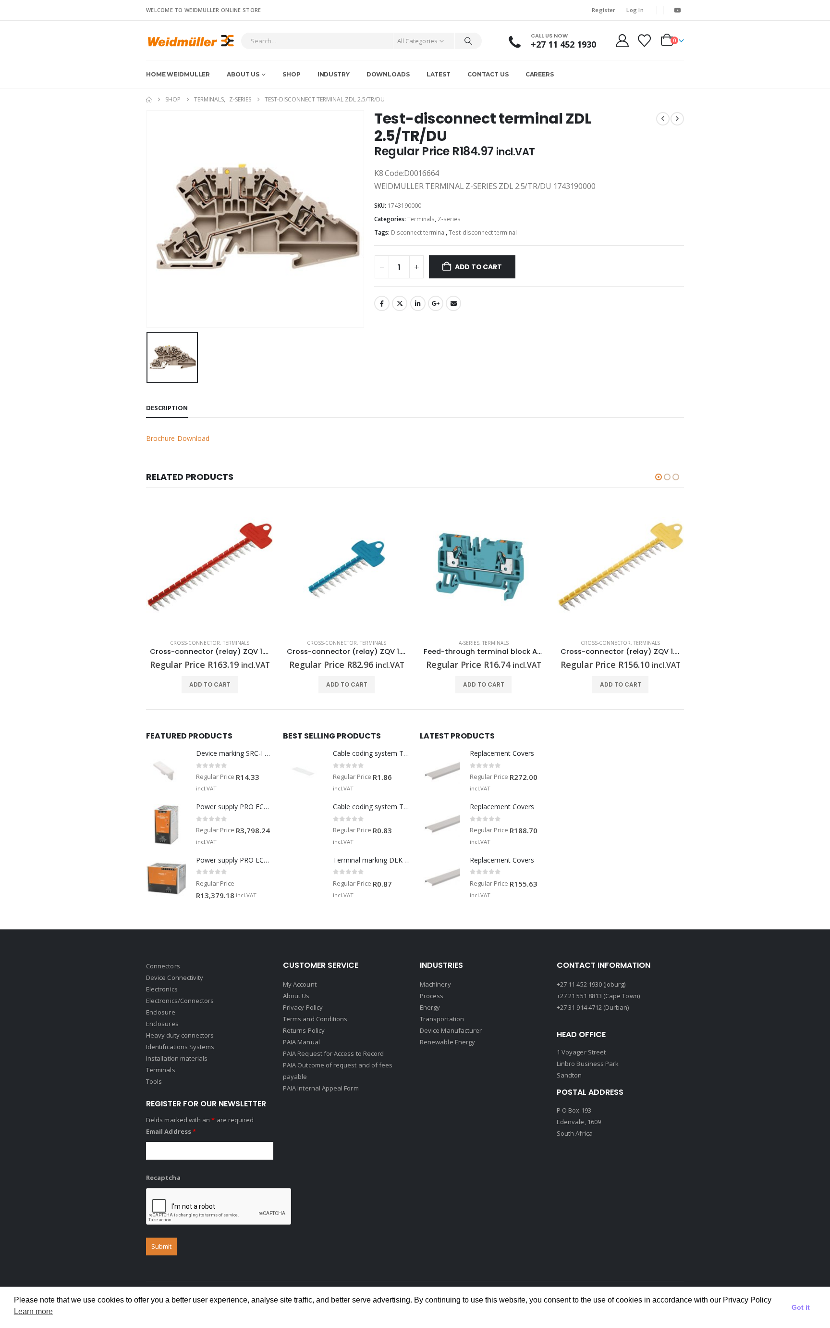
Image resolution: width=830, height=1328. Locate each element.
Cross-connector (195, 642)
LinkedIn (418, 303)
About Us (243, 74)
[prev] (663, 118)
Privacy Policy (303, 1007)
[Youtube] (677, 10)
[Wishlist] (644, 40)
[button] (658, 477)
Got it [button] (801, 1307)
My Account (300, 984)
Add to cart (478, 267)
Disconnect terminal (418, 232)
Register (603, 9)
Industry (333, 74)
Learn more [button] (33, 1311)
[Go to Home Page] (149, 99)
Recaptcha (163, 1177)
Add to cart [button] (210, 684)
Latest (439, 74)
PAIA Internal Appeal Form (321, 1088)
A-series (469, 642)
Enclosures (162, 1023)
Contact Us (488, 74)
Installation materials (177, 1058)
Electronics (162, 989)
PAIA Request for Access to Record (333, 1053)
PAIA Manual (301, 1042)
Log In (635, 9)
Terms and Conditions (315, 1019)
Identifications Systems (180, 1046)
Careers (539, 74)
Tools (154, 1081)
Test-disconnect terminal (483, 232)
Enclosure (160, 1012)
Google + (435, 303)
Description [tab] (167, 407)
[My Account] (622, 40)
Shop (291, 74)
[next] (677, 118)
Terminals (421, 219)
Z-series (449, 219)
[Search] (468, 41)
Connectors (163, 966)
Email (453, 303)
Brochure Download (177, 438)
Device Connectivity (174, 977)
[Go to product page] (209, 567)
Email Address (171, 1131)
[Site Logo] (191, 41)
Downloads (388, 74)
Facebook (382, 303)
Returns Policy (304, 1030)
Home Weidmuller (178, 74)
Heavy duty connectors (180, 1035)
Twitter (399, 303)
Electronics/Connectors (180, 1000)
